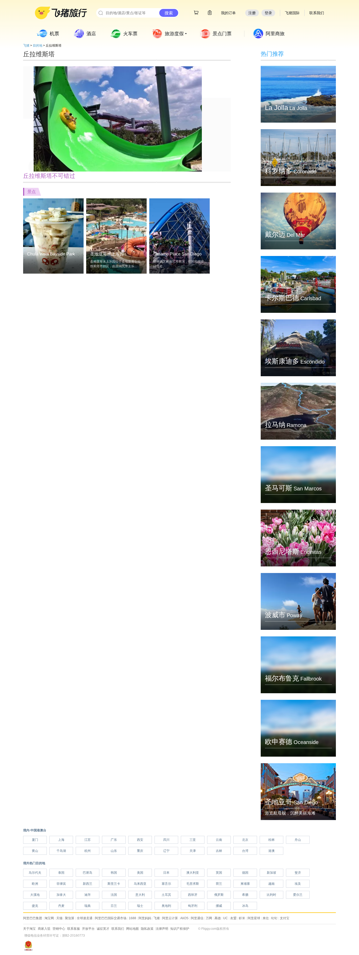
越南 (271, 884)
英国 (219, 872)
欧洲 (35, 884)
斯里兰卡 (113, 884)
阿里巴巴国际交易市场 (110, 918)
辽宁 (166, 851)
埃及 (298, 884)
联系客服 (73, 929)
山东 (114, 851)
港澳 (271, 851)
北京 (245, 840)
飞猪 (26, 45)
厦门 (35, 840)
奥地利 (166, 906)
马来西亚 (140, 884)
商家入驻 (44, 929)
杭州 (87, 851)
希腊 (245, 895)
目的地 (37, 45)
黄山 (35, 851)
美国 (140, 872)
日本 (166, 872)
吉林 (219, 851)
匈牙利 (192, 906)
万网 (209, 918)
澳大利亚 (192, 872)
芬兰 (114, 906)
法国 (114, 895)
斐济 (298, 872)
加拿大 (61, 895)
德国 (245, 872)
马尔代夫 (35, 872)
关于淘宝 (29, 929)
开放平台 (88, 929)
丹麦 (61, 906)
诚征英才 (103, 929)
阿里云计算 (170, 918)
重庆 (140, 851)
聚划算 (69, 918)
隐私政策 (147, 929)
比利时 (271, 895)
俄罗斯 (219, 895)
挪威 (219, 906)
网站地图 (132, 929)
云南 (219, 840)
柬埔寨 (245, 884)
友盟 (233, 918)
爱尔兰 (297, 895)
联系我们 (117, 929)
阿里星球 (254, 918)
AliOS (184, 918)
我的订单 (228, 13)
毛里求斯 (192, 884)
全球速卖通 (85, 918)
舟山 (298, 840)
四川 (166, 840)
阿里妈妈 (145, 918)
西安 (140, 840)
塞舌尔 (166, 884)
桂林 (271, 840)
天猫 (59, 918)
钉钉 (274, 918)
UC (225, 918)
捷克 (35, 906)
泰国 (61, 872)
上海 (61, 840)
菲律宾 (61, 884)
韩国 (114, 872)
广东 (114, 840)
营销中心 (59, 929)
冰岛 (245, 906)
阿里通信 (197, 918)
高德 (217, 918)
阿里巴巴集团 (32, 918)
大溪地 (35, 895)
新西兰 (87, 884)
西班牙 (192, 895)
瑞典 (87, 906)
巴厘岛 (87, 872)
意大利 (140, 895)
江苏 (87, 840)
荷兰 (219, 884)
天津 (192, 851)
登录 (268, 13)
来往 (266, 918)
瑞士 (140, 906)
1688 (132, 918)
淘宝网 (49, 918)
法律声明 (162, 929)
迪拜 (87, 895)
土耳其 (166, 895)
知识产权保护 (179, 929)
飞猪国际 (292, 13)
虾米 (242, 918)
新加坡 (271, 872)
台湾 (245, 851)
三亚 (192, 840)
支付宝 (284, 918)
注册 (252, 13)
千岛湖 (61, 851)
